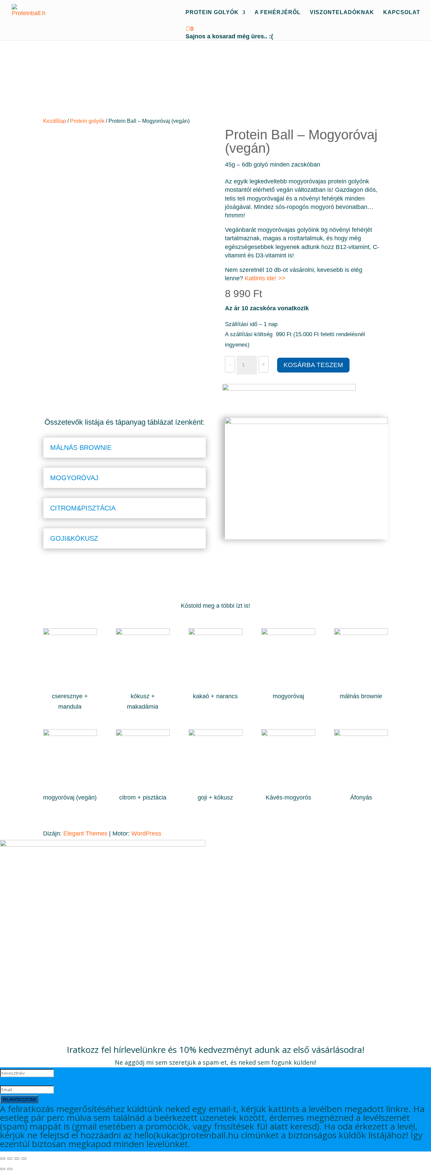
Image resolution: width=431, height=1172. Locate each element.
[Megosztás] (17, 1159)
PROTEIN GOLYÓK (212, 12)
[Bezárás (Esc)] (24, 1159)
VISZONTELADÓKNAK (342, 12)
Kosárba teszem (313, 364)
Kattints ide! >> (265, 278)
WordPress (146, 833)
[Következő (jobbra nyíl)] (9, 1169)
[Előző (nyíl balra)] (2, 1169)
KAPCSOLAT (401, 12)
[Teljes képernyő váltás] (9, 1159)
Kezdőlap (54, 121)
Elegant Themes (85, 833)
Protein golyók (87, 121)
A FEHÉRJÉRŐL (278, 12)
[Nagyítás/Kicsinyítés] (2, 1159)
